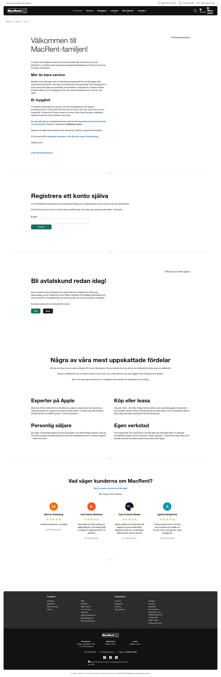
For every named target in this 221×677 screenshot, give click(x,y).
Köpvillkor (152, 606)
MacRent (9, 21)
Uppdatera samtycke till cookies (138, 673)
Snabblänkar (120, 596)
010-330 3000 (90, 652)
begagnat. (57, 90)
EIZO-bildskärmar (88, 621)
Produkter (51, 596)
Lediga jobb (153, 617)
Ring (36, 311)
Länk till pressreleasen (42, 152)
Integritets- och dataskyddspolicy (155, 613)
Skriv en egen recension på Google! (110, 488)
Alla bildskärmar (87, 618)
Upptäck (18, 21)
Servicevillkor (153, 609)
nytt (46, 90)
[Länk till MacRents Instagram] (110, 657)
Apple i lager (153, 620)
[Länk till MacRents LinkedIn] (116, 657)
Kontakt (151, 604)
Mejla (48, 311)
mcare (26, 21)
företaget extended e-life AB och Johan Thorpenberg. (72, 136)
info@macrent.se (107, 652)
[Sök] (195, 11)
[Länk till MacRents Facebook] (104, 657)
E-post (34, 216)
